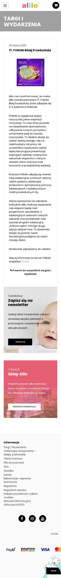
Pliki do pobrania (14, 462)
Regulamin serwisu (15, 490)
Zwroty (8, 474)
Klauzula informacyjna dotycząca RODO (17, 502)
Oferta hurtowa (13, 458)
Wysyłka (8, 470)
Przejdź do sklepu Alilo (24, 406)
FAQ (6, 466)
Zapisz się (20, 342)
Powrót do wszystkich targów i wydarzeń (31, 272)
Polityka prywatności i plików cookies (21, 495)
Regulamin (10, 486)
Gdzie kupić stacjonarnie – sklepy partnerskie (20, 452)
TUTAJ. (25, 261)
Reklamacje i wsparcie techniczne (17, 480)
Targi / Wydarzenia (15, 447)
